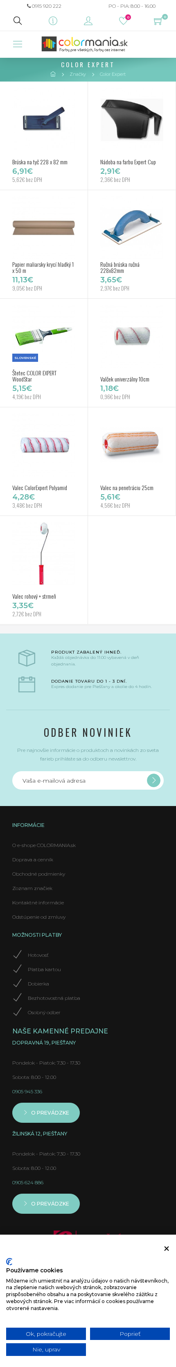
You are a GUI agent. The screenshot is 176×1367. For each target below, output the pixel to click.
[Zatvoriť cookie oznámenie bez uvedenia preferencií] (166, 1248)
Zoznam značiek (32, 888)
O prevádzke (49, 1113)
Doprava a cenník (32, 859)
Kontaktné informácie (38, 902)
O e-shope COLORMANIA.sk (44, 845)
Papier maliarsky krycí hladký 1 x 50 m (43, 267)
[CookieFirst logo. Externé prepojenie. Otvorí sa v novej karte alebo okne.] (9, 1261)
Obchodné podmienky (38, 874)
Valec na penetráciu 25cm (126, 487)
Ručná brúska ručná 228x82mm (120, 267)
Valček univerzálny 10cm (124, 379)
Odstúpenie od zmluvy (38, 917)
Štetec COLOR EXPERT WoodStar (34, 375)
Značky (78, 74)
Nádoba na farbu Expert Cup (128, 161)
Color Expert (113, 74)
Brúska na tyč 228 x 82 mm (40, 161)
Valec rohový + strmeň (34, 596)
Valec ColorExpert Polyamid (39, 487)
